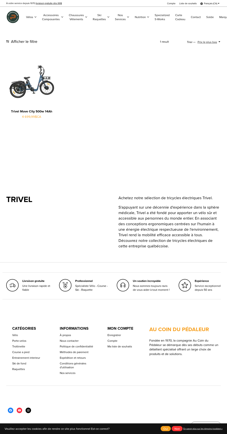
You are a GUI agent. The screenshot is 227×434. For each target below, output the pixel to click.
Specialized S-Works (162, 17)
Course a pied (20, 352)
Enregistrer (114, 335)
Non (177, 429)
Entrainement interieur (26, 358)
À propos (65, 335)
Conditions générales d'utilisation (73, 365)
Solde (210, 17)
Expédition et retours (73, 358)
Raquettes (18, 369)
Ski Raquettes (99, 17)
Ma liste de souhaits (119, 346)
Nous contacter (69, 341)
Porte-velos (19, 341)
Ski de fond (19, 363)
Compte (112, 341)
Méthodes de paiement (74, 352)
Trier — (191, 42)
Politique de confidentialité (76, 346)
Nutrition (140, 17)
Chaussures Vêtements (76, 17)
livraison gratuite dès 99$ (49, 3)
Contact (196, 17)
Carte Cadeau (180, 17)
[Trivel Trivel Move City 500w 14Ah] (31, 81)
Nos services (67, 373)
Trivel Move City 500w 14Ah (31, 111)
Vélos (29, 17)
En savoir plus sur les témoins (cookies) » (202, 428)
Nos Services (120, 17)
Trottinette (18, 346)
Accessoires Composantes (51, 17)
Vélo (15, 335)
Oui (165, 429)
